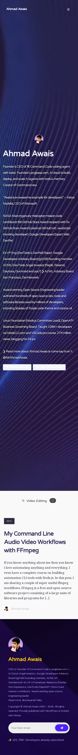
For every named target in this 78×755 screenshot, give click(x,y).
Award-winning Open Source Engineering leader (33, 290)
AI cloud (55, 173)
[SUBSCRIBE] (61, 727)
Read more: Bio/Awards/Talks (25, 700)
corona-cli (65, 308)
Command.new (26, 185)
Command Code (41, 167)
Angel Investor (34, 265)
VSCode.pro (39, 333)
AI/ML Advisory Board (58, 271)
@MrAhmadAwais (15, 357)
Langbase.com (38, 173)
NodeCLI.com (16, 333)
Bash (9, 521)
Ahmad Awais (16, 9)
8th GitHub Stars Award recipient (39, 222)
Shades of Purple (26, 308)
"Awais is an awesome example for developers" (33, 197)
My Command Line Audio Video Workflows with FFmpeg (35, 542)
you (36, 271)
